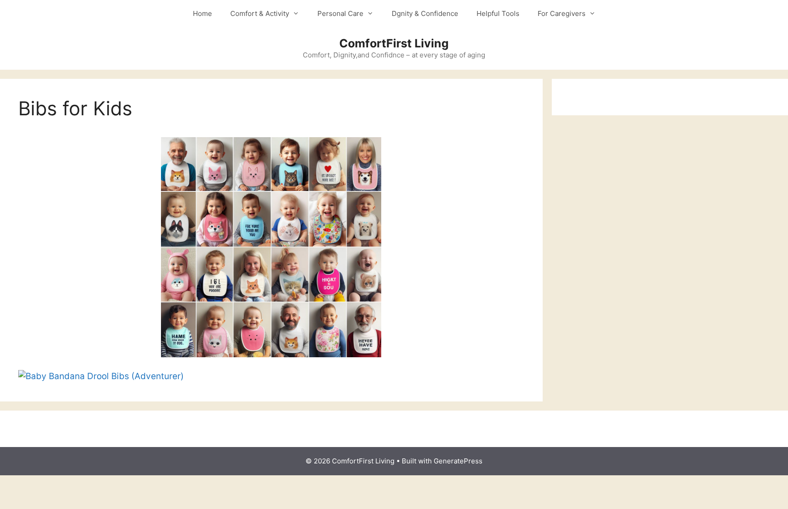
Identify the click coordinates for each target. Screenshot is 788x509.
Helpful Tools (498, 13)
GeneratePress (458, 461)
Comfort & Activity (259, 13)
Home (202, 13)
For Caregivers (562, 13)
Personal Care (340, 13)
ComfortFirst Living (394, 43)
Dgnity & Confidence (425, 13)
